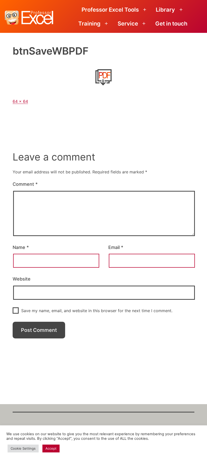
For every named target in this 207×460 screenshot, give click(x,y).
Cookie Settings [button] (23, 448)
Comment (25, 184)
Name (21, 247)
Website (22, 279)
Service (128, 23)
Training (89, 23)
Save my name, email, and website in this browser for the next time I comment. (96, 310)
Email (115, 247)
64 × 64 (20, 101)
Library (165, 9)
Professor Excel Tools (110, 9)
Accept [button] (51, 448)
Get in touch (171, 23)
